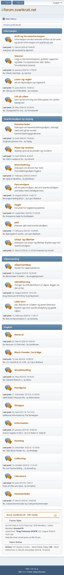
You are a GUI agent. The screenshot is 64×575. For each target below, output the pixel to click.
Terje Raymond (31, 296)
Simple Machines (39, 572)
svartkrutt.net (46, 42)
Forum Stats (15, 520)
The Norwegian (31, 415)
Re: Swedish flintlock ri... (13, 380)
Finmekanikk (32, 110)
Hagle (17, 204)
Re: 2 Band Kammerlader (13, 503)
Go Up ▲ (35, 569)
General (19, 334)
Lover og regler (23, 79)
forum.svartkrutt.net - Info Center (22, 515)
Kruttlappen (29, 216)
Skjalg (29, 141)
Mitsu (28, 380)
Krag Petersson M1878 (13, 296)
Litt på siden (21, 96)
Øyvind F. (30, 50)
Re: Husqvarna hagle (12, 216)
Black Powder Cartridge (27, 352)
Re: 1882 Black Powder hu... (14, 450)
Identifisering (22, 281)
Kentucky (34, 318)
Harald (50, 250)
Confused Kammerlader (37, 503)
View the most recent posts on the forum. (23, 537)
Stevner (18, 55)
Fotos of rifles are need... (13, 486)
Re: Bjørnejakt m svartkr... (14, 234)
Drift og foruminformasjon (29, 36)
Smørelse (40, 250)
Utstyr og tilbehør (24, 239)
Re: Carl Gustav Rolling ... (13, 468)
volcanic (27, 73)
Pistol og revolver (24, 147)
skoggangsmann (36, 276)
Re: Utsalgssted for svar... (13, 110)
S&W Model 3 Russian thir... (14, 397)
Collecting (20, 458)
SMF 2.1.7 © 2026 (25, 572)
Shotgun (19, 405)
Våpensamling (22, 264)
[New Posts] (8, 39)
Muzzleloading (22, 369)
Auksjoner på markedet (13, 50)
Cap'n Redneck (34, 198)
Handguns (20, 387)
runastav (34, 91)
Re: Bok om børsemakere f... (15, 318)
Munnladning (22, 164)
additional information (12, 415)
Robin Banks (34, 397)
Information (21, 423)
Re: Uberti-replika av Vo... (13, 159)
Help (27, 569)
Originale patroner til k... (13, 141)
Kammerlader (22, 124)
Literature (20, 476)
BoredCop (31, 468)
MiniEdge (33, 450)
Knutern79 (18, 528)
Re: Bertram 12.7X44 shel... (14, 344)
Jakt (16, 222)
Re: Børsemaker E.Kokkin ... (14, 276)
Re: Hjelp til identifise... (12, 178)
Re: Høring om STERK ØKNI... (15, 91)
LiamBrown (34, 344)
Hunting (19, 440)
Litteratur (20, 301)
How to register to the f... (13, 433)
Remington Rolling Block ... (14, 198)
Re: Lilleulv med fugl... (12, 73)
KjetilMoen (29, 178)
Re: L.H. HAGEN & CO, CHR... (15, 362)
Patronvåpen (21, 184)
